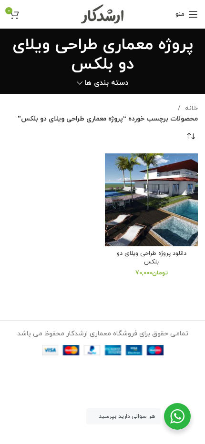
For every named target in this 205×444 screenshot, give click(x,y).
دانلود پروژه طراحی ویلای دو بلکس (151, 257)
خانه (190, 108)
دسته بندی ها (106, 83)
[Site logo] (102, 13)
